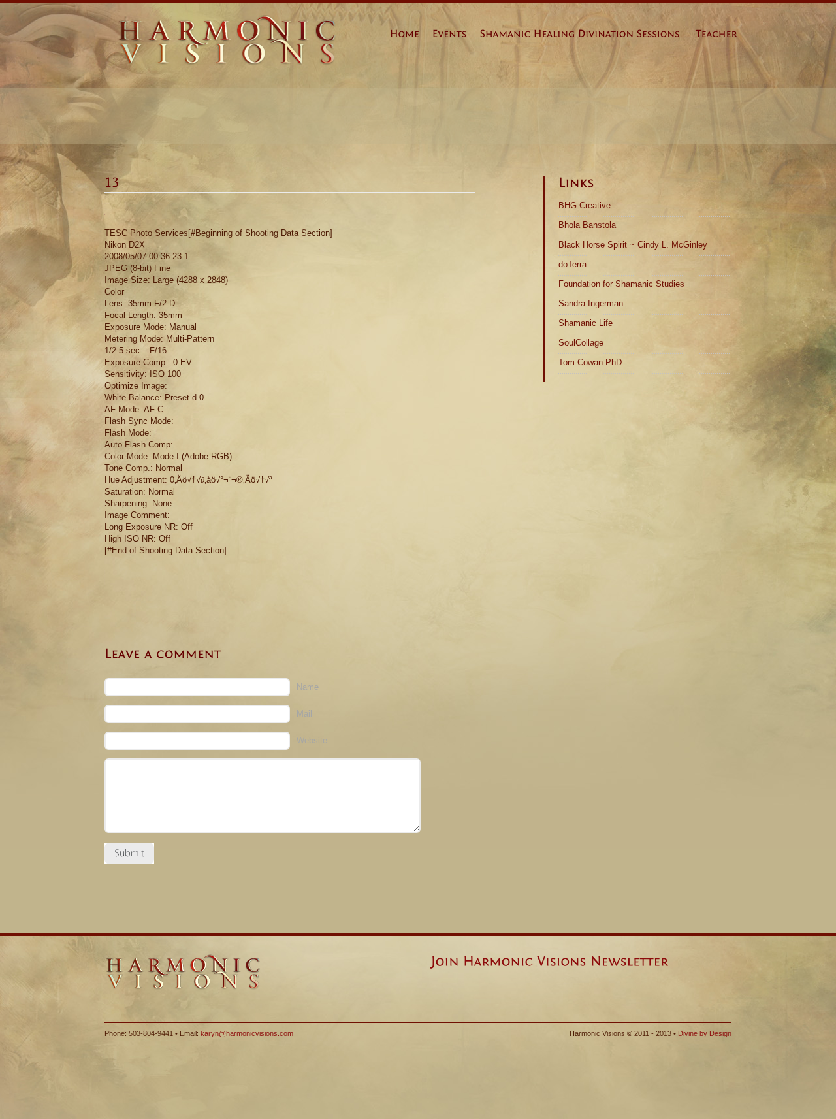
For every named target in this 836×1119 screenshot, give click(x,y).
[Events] (456, 36)
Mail (304, 714)
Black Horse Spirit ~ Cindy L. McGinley (632, 245)
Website (312, 740)
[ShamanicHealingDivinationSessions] (586, 36)
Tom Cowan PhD (590, 362)
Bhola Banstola (587, 225)
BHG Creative (584, 205)
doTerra (572, 264)
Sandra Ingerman (590, 303)
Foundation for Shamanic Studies (621, 284)
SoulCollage (580, 343)
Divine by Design (705, 1033)
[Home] (411, 36)
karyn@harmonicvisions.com (247, 1033)
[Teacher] (723, 36)
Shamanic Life (585, 323)
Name (308, 687)
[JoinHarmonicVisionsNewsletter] (549, 960)
